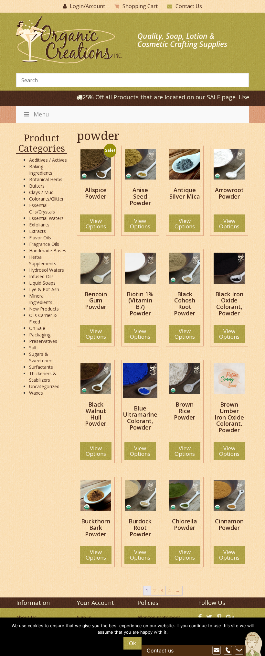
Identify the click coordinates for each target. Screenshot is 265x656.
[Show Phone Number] (228, 650)
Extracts (37, 231)
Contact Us (188, 6)
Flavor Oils (40, 238)
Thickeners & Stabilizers (43, 376)
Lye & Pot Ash (44, 289)
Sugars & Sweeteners (41, 357)
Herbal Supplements (42, 260)
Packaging (39, 335)
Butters (37, 186)
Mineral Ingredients (40, 299)
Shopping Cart (140, 6)
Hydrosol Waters (46, 270)
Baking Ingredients (40, 169)
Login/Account (87, 6)
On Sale (37, 328)
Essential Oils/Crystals (42, 208)
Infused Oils (41, 276)
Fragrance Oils (44, 244)
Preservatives (43, 341)
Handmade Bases (47, 250)
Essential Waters (46, 218)
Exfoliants (39, 225)
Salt (33, 347)
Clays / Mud (41, 192)
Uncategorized (44, 386)
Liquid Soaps (42, 283)
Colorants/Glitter (46, 199)
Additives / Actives (48, 160)
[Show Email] (216, 650)
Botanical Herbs (45, 179)
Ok (132, 643)
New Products (44, 309)
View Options (96, 223)
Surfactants (41, 367)
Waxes (36, 393)
